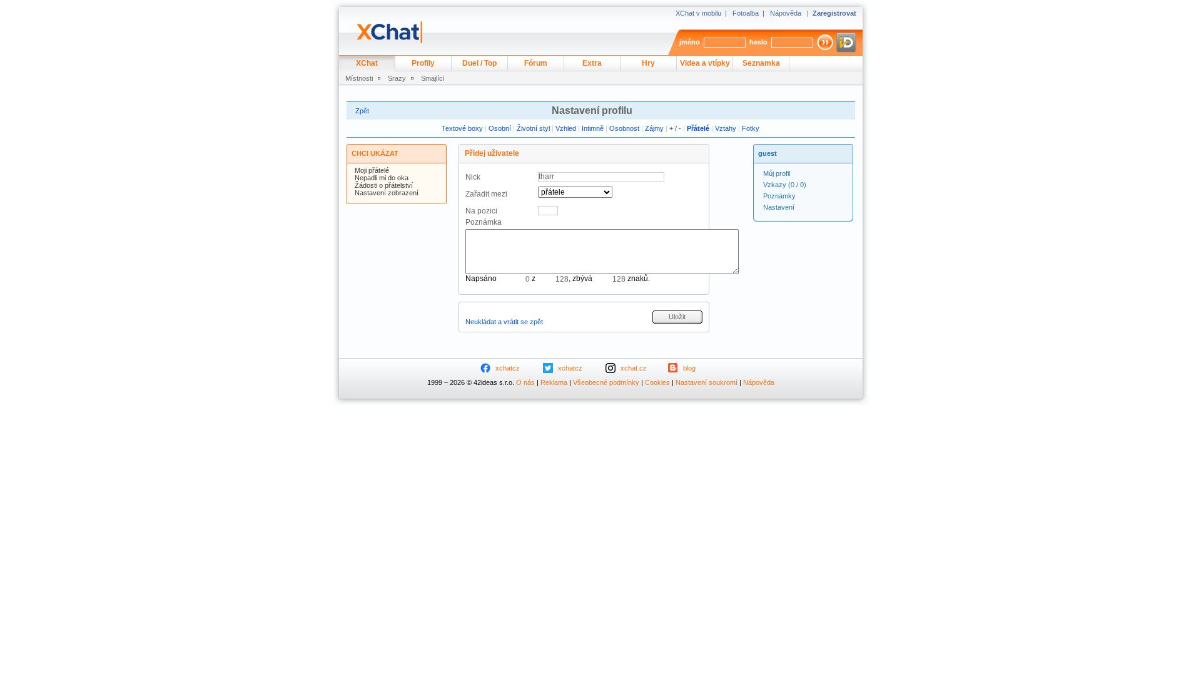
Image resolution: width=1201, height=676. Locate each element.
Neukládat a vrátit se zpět (504, 321)
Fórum (535, 63)
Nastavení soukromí (706, 382)
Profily (423, 63)
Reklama (553, 382)
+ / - (675, 128)
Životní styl (533, 128)
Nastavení (778, 207)
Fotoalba (745, 13)
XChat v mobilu (698, 13)
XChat (367, 63)
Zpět (362, 111)
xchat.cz (634, 368)
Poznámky (779, 196)
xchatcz (507, 368)
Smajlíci (432, 78)
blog (689, 368)
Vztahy (725, 128)
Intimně (593, 128)
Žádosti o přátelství (384, 185)
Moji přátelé (372, 170)
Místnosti (359, 78)
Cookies (657, 382)
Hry (648, 63)
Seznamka (761, 63)
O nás (525, 382)
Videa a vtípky (705, 63)
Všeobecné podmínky (606, 382)
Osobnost (624, 128)
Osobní (500, 128)
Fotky (750, 128)
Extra (592, 63)
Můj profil (776, 173)
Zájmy (654, 128)
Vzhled (565, 128)
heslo (758, 42)
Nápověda (785, 13)
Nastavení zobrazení (386, 193)
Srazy (397, 78)
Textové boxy (462, 128)
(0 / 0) (784, 184)
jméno (689, 42)
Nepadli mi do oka (381, 178)
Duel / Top (479, 63)
